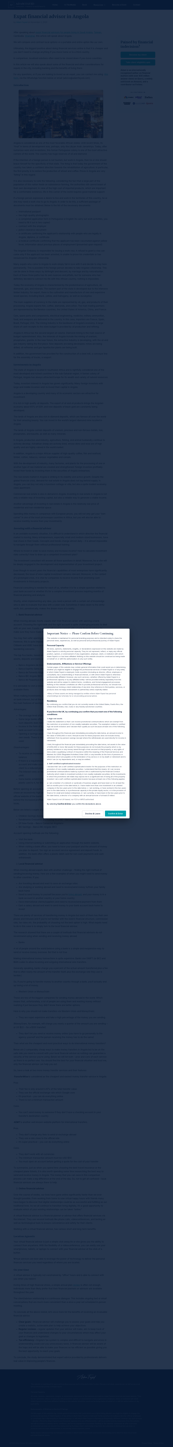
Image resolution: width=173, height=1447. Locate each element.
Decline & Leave (92, 814)
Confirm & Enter (115, 814)
